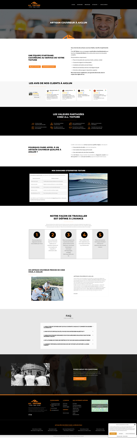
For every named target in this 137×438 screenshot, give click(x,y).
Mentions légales (125, 436)
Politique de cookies (119, 436)
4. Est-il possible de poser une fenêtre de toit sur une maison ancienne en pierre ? (67, 340)
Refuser (121, 433)
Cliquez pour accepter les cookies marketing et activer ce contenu (99, 406)
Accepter (113, 433)
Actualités (94, 4)
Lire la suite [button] (49, 99)
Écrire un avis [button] (36, 97)
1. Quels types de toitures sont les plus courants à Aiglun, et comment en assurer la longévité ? (68, 327)
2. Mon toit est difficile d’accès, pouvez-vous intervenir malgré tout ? (64, 331)
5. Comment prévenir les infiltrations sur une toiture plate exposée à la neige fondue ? (66, 344)
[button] (134, 424)
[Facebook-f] (29, 414)
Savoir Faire (80, 4)
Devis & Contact (104, 4)
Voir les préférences (130, 433)
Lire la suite (75, 293)
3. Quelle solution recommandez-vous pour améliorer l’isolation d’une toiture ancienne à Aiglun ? (67, 336)
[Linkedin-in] (31, 414)
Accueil (73, 4)
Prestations (87, 4)
